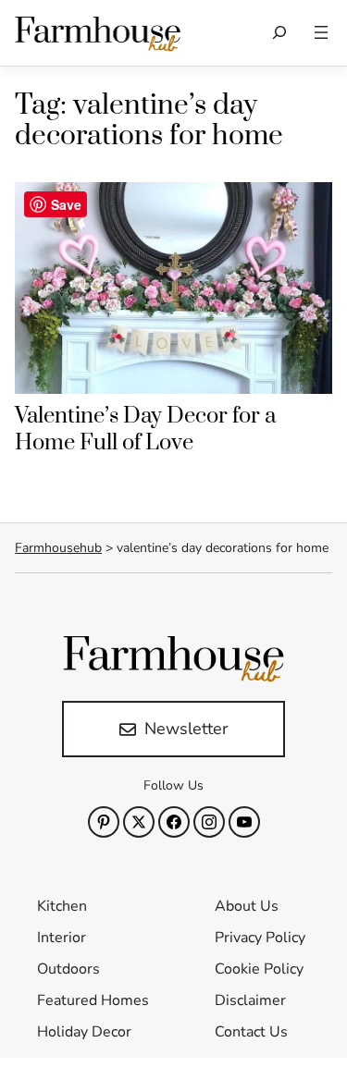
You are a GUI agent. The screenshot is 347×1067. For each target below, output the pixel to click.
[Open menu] (321, 32)
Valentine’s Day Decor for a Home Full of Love (145, 429)
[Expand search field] (280, 33)
